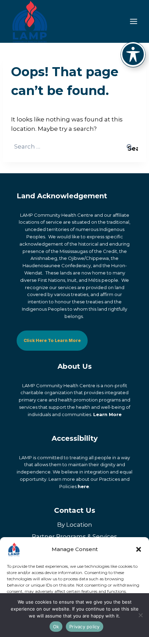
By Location (74, 524)
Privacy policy (84, 626)
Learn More (107, 414)
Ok (56, 626)
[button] (138, 549)
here (83, 486)
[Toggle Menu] (133, 21)
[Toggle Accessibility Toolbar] (133, 54)
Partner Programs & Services (74, 536)
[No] (140, 615)
